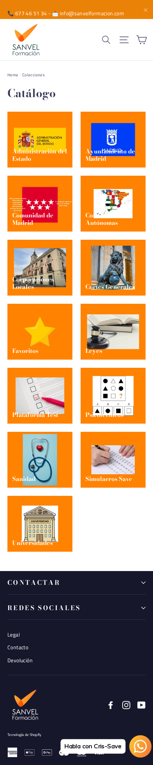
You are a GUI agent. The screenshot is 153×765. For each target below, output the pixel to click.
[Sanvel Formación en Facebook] (111, 705)
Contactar (34, 582)
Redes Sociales (44, 608)
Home (13, 75)
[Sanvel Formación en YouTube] (141, 705)
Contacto (17, 647)
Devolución (20, 660)
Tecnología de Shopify (24, 734)
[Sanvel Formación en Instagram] (126, 705)
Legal (13, 634)
